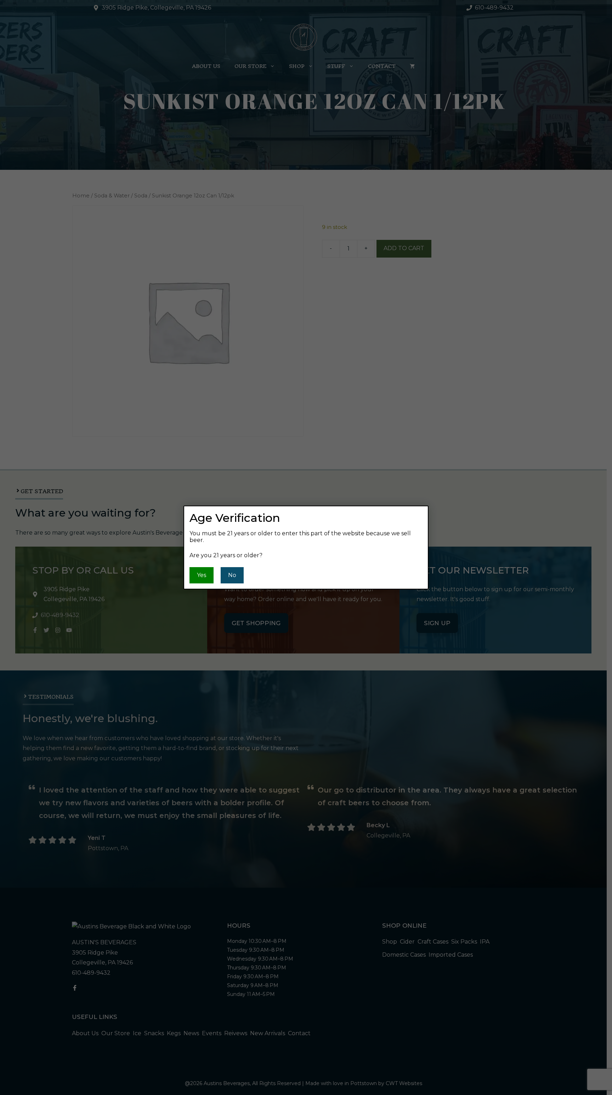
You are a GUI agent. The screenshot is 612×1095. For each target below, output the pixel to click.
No (232, 575)
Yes (201, 575)
